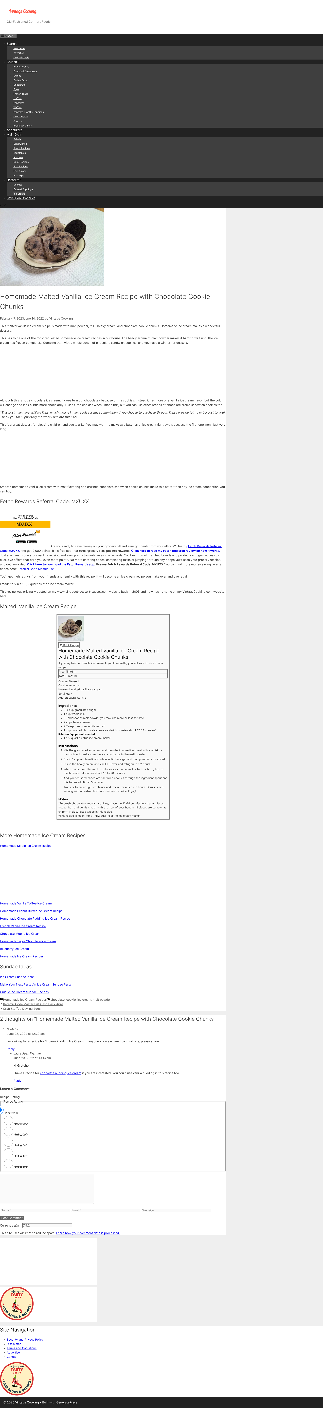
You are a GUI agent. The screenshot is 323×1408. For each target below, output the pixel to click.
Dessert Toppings (23, 189)
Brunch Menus (21, 66)
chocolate (57, 999)
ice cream (84, 999)
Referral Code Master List (35, 569)
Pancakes (18, 102)
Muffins (17, 98)
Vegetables (19, 152)
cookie (71, 999)
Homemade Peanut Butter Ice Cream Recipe (31, 911)
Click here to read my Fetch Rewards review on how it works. (175, 550)
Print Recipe (70, 645)
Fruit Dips (18, 175)
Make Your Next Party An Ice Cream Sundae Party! (36, 984)
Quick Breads (20, 116)
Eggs (16, 89)
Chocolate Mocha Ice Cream (20, 933)
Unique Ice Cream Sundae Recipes (24, 992)
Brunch (12, 62)
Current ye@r (11, 1225)
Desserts (13, 180)
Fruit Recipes (20, 166)
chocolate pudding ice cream (60, 1073)
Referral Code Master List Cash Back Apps (33, 1004)
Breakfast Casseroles (25, 71)
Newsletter (19, 48)
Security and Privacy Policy (25, 1339)
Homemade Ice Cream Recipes (22, 956)
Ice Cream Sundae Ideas (17, 977)
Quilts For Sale (21, 57)
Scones (17, 121)
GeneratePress (66, 1402)
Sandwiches (20, 143)
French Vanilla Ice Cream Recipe (23, 926)
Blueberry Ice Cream (14, 949)
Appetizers (14, 130)
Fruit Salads (19, 171)
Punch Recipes (21, 148)
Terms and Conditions (22, 1348)
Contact (12, 1356)
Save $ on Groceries (21, 198)
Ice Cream (19, 193)
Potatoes (18, 157)
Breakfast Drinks (22, 125)
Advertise (18, 52)
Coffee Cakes (20, 80)
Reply (11, 1049)
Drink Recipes (21, 161)
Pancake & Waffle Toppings (28, 111)
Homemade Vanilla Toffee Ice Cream (26, 903)
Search (12, 43)
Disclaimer (14, 1344)
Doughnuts (19, 84)
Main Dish (14, 134)
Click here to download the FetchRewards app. (61, 564)
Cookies (17, 184)
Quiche (17, 75)
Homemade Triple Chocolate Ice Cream (28, 941)
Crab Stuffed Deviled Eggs (22, 1008)
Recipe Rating (10, 1097)
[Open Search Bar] (3, 205)
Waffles (17, 107)
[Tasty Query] (17, 1319)
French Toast (20, 93)
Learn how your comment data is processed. (88, 1233)
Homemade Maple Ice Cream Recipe (25, 845)
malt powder (102, 999)
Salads (17, 139)
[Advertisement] (101, 371)
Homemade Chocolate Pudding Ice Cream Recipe (35, 918)
